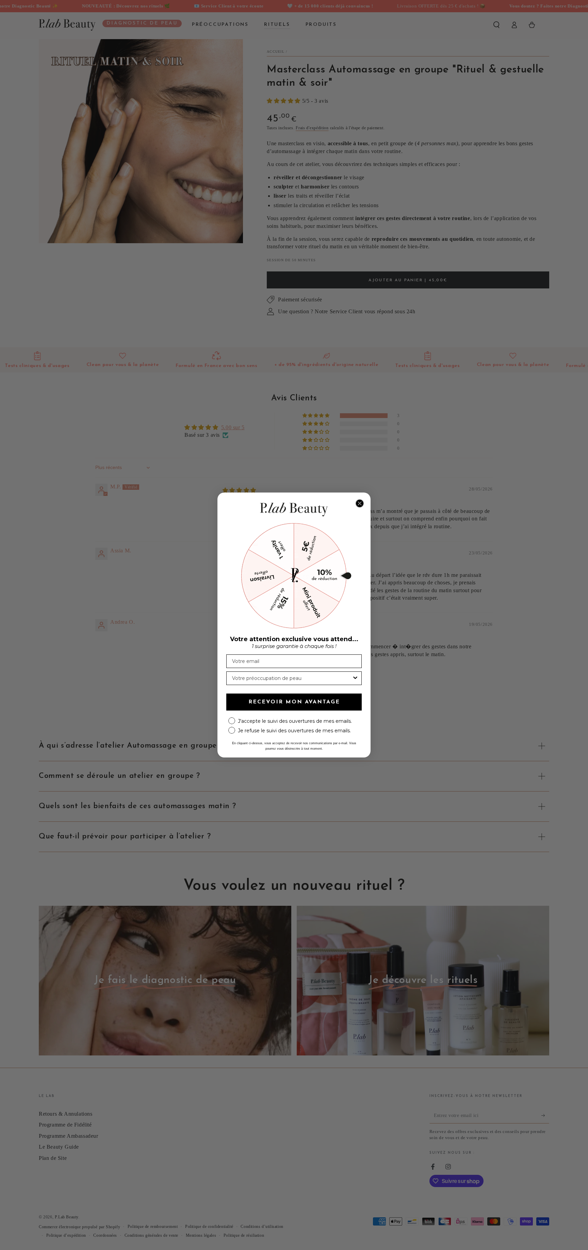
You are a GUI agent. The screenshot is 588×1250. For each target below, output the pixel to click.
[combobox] (292, 678)
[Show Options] (355, 678)
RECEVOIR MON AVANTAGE (294, 702)
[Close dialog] (360, 503)
